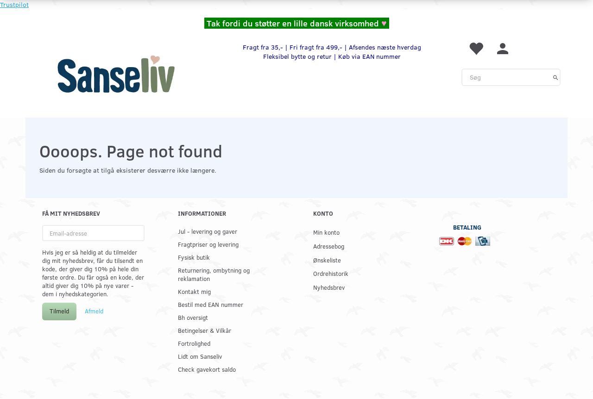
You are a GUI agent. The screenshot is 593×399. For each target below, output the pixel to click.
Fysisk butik (194, 257)
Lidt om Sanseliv (200, 356)
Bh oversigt (193, 317)
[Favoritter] (475, 47)
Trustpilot (14, 4)
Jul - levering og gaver (207, 231)
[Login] (502, 47)
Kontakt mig (194, 291)
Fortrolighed (194, 343)
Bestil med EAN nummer (210, 304)
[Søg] (555, 77)
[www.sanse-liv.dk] (115, 74)
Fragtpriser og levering (208, 244)
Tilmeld (59, 311)
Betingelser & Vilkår (204, 330)
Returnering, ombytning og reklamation (214, 274)
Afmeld (94, 311)
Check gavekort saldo (207, 369)
